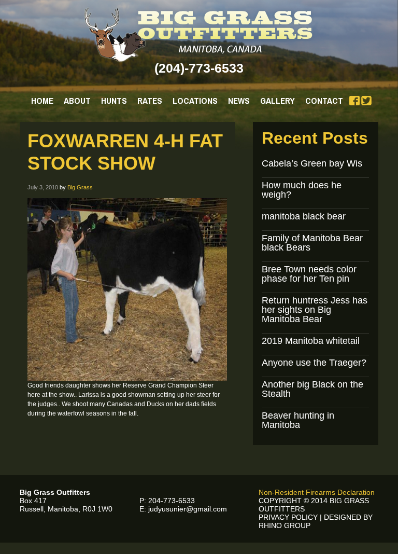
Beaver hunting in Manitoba (298, 420)
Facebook (354, 100)
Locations (195, 100)
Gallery (277, 100)
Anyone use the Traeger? (314, 362)
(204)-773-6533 (199, 68)
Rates (149, 100)
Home (42, 100)
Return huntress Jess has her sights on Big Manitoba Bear (314, 309)
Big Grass (80, 187)
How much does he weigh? (302, 190)
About (77, 100)
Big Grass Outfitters (199, 34)
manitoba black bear (304, 216)
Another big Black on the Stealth (312, 389)
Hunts (114, 100)
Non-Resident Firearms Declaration (317, 492)
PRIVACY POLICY (288, 517)
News (239, 100)
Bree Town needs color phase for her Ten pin (309, 274)
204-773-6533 (171, 500)
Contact (324, 100)
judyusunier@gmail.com (187, 509)
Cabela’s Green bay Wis (312, 163)
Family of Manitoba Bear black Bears (312, 243)
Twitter (366, 100)
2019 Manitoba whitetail (311, 341)
